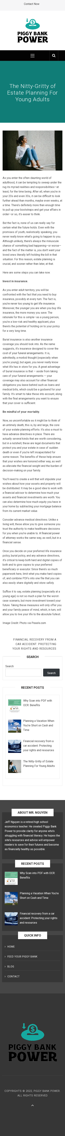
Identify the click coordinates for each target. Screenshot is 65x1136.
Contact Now (31, 4)
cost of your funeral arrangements (23, 353)
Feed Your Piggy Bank (22, 956)
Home (11, 946)
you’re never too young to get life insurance (29, 303)
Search (9, 666)
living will (8, 524)
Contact (13, 976)
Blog (10, 966)
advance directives (20, 434)
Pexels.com (39, 623)
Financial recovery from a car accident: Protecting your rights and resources (34, 644)
